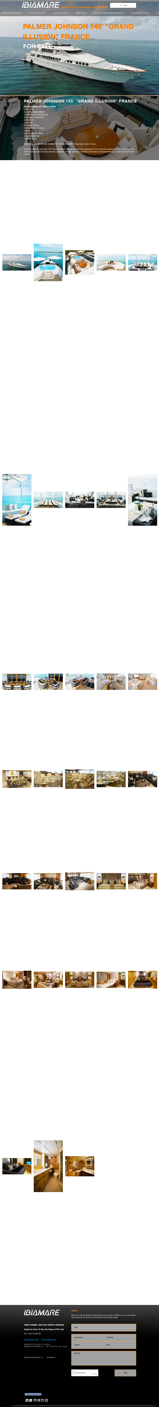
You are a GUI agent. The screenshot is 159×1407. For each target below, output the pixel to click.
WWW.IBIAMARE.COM (31, 1340)
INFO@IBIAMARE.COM (48, 1340)
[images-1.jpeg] (38, 1400)
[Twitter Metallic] (27, 1400)
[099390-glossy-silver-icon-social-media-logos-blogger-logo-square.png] (42, 1400)
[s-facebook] (30, 1400)
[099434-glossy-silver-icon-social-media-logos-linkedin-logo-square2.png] (35, 1400)
